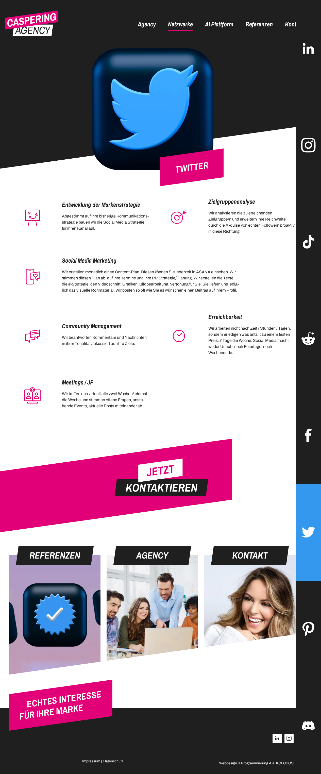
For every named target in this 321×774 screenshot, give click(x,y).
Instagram (308, 145)
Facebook (308, 435)
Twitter (308, 532)
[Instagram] (289, 738)
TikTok (308, 242)
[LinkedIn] (277, 738)
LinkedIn (308, 48)
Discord (308, 725)
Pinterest (308, 629)
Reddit (308, 338)
